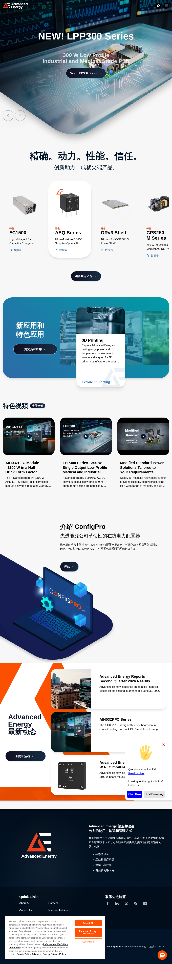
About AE (25, 903)
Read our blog (136, 773)
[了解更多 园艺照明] (145, 320)
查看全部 (37, 405)
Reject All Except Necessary (88, 932)
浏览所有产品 (84, 276)
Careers (53, 903)
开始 (67, 566)
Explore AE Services (84, 67)
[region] (55, 937)
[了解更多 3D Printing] (100, 320)
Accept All (88, 923)
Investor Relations (59, 910)
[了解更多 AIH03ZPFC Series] (71, 732)
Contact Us (26, 910)
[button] (162, 955)
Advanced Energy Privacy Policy (49, 954)
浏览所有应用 (33, 349)
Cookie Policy (24, 954)
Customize (88, 941)
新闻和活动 (22, 756)
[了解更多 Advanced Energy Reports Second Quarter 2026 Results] (71, 689)
